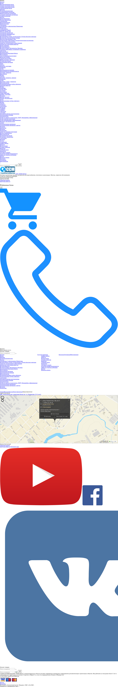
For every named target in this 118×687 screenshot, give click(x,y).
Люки (1, 63)
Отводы (2, 65)
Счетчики (2, 112)
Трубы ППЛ (3, 89)
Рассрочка (3, 683)
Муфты (2, 75)
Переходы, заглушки (5, 66)
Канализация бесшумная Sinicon (9, 53)
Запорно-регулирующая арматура (9, 44)
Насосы (2, 17)
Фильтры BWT (4, 52)
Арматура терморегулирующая (8, 131)
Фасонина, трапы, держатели (8, 81)
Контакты (2, 158)
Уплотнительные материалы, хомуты (10, 125)
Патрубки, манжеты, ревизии (8, 77)
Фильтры (2, 95)
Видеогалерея (4, 146)
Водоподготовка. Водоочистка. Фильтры (11, 48)
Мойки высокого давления (7, 59)
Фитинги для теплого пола (7, 121)
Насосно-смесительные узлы (8, 39)
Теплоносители (4, 116)
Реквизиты (3, 151)
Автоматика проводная (6, 32)
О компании (3, 142)
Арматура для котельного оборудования (11, 43)
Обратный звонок (5, 180)
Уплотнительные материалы (8, 124)
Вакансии (2, 148)
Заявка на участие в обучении (8, 155)
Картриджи (3, 128)
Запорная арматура (5, 85)
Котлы (2, 3)
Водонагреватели (5, 47)
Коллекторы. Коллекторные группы (10, 38)
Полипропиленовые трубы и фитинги (10, 84)
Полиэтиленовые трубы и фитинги (9, 101)
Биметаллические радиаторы (8, 13)
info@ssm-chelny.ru (5, 181)
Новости (2, 144)
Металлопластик (4, 83)
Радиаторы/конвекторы (6, 11)
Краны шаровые (4, 45)
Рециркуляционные (5, 20)
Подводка (2, 107)
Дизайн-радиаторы (5, 16)
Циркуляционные (5, 18)
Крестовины (3, 74)
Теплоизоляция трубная (6, 115)
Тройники (3, 67)
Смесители (3, 111)
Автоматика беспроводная (7, 34)
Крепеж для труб (4, 97)
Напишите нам (15, 446)
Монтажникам (4, 161)
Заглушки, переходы (5, 72)
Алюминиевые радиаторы (7, 12)
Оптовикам (3, 160)
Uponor (2, 122)
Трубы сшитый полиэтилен (7, 119)
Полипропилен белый (6, 135)
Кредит (2, 156)
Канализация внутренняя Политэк (9, 71)
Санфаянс (2, 108)
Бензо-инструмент (5, 57)
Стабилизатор (4, 29)
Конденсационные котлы (7, 4)
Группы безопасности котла (7, 41)
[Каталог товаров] (59, 351)
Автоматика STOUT (5, 35)
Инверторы (3, 27)
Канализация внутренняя (7, 70)
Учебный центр (4, 149)
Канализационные (5, 22)
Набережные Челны (7, 185)
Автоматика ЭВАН (5, 30)
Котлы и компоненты (6, 133)
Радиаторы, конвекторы (6, 137)
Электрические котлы (6, 8)
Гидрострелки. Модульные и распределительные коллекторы (16, 40)
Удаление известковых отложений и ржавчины (13, 49)
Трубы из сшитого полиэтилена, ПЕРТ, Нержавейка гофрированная (18, 117)
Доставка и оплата (5, 152)
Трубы (2, 68)
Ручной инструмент (5, 61)
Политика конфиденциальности (9, 153)
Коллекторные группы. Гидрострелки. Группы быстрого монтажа (18, 36)
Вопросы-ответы (4, 157)
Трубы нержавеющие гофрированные (10, 120)
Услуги (2, 140)
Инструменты (4, 54)
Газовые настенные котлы (7, 5)
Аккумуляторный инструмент (8, 56)
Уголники (2, 90)
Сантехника (3, 106)
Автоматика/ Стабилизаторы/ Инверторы (11, 26)
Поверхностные (4, 23)
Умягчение (3, 50)
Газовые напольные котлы (7, 7)
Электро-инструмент (5, 58)
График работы (4, 143)
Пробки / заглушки (5, 94)
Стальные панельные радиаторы (9, 14)
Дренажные (3, 25)
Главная (2, 391)
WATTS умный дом (5, 31)
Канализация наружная (6, 62)
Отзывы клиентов (5, 147)
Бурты (1, 99)
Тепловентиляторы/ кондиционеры (9, 113)
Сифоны (2, 110)
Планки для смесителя (6, 98)
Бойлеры (2, 9)
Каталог (2, 2)
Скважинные (3, 21)
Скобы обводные (4, 93)
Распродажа (3, 130)
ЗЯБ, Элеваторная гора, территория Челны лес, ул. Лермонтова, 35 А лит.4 (20, 394)
